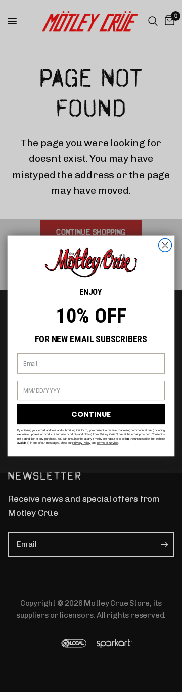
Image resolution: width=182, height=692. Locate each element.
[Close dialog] (165, 245)
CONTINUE (90, 414)
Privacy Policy (81, 443)
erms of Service (108, 443)
